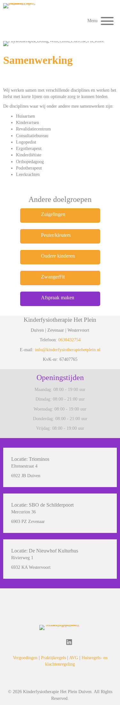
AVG (73, 657)
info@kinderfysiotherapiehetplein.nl (67, 349)
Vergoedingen (25, 657)
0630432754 (69, 339)
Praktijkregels (53, 657)
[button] (99, 21)
